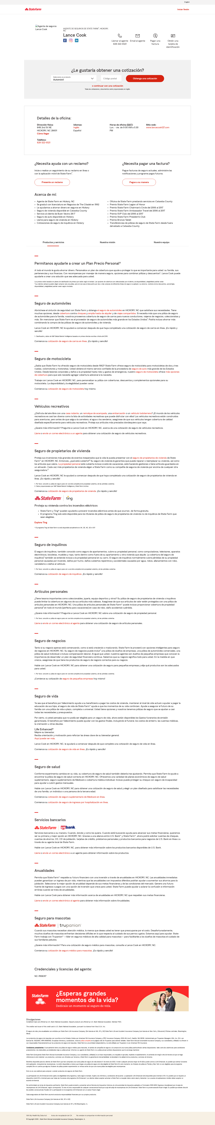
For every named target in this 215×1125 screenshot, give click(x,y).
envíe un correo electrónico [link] (56, 853)
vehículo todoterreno (141, 413)
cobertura (65, 313)
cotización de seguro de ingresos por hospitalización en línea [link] (78, 802)
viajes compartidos (126, 313)
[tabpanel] (107, 130)
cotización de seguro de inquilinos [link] (64, 574)
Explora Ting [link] (41, 522)
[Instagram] (71, 40)
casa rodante (72, 413)
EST (130, 125)
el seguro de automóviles (109, 310)
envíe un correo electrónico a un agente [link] (62, 433)
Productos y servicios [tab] (53, 242)
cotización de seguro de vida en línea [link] (66, 749)
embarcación (118, 413)
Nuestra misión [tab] (107, 242)
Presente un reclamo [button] (52, 182)
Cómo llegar (43, 133)
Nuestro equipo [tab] (161, 242)
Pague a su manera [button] (139, 182)
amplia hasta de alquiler (100, 313)
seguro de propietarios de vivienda (150, 458)
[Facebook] (65, 40)
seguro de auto (139, 369)
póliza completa (86, 1040)
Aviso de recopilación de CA (61, 1115)
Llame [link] (38, 433)
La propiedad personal (69, 464)
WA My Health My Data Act (36, 1115)
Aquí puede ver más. (45, 738)
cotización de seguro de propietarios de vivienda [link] (72, 491)
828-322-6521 (43, 142)
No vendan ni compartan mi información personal (94, 1115)
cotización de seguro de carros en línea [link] (67, 341)
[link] (137, 43)
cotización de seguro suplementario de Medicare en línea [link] (76, 797)
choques (81, 313)
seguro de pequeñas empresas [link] (77, 679)
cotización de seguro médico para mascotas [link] (70, 950)
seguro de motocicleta (147, 372)
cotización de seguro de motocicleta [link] (66, 389)
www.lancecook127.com (157, 127)
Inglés (76, 127)
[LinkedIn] (76, 40)
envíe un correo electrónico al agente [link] (61, 623)
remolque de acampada (95, 413)
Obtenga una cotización (145, 78)
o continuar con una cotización (107, 86)
